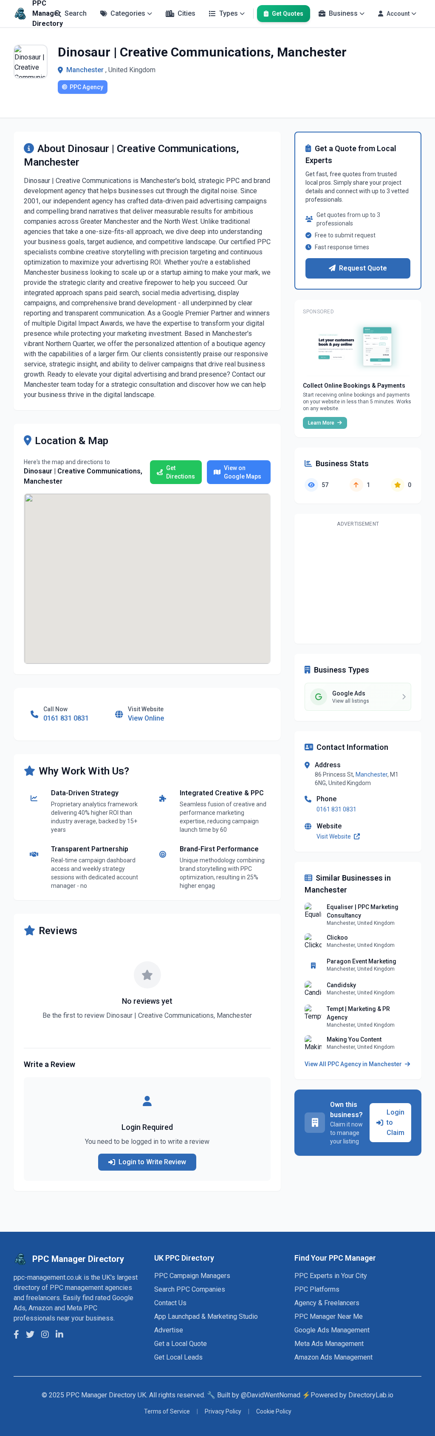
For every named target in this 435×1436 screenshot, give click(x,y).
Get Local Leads (178, 1357)
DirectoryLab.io (370, 1395)
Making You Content (354, 1039)
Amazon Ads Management (333, 1357)
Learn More (322, 423)
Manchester (85, 70)
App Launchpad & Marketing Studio (206, 1316)
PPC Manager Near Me (328, 1316)
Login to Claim (395, 1122)
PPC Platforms (316, 1289)
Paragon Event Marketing (361, 961)
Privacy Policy (223, 1411)
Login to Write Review (152, 1162)
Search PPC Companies (189, 1289)
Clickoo (337, 937)
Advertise (168, 1330)
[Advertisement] (358, 584)
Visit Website (334, 836)
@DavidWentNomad (270, 1395)
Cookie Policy (273, 1411)
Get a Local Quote (180, 1344)
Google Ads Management (332, 1330)
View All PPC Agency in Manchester (354, 1064)
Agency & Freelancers (326, 1303)
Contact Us (170, 1303)
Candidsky (341, 985)
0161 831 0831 (336, 809)
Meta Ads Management (329, 1344)
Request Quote (363, 268)
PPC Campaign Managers (192, 1276)
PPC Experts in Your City (330, 1276)
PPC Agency (86, 87)
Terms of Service (167, 1411)
